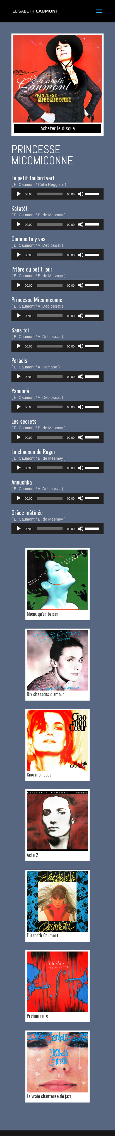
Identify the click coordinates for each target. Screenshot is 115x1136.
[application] (57, 194)
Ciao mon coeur (40, 774)
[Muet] (80, 194)
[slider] (93, 193)
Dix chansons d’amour (45, 694)
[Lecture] (18, 194)
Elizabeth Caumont (42, 935)
